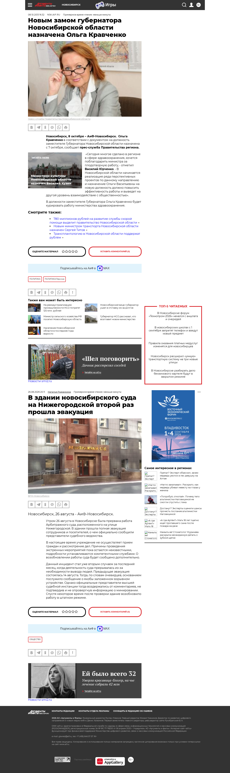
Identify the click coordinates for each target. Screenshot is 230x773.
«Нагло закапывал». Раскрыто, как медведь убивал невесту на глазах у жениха (180, 487)
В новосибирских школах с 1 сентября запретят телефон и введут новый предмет (173, 330)
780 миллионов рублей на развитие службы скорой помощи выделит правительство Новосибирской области (93, 220)
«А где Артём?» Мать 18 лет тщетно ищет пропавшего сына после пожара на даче (179, 523)
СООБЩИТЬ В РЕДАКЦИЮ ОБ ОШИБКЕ (132, 711)
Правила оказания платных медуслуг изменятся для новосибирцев (173, 345)
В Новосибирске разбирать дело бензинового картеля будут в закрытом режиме (173, 373)
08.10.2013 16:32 (36, 14)
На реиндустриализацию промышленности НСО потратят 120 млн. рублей (61, 308)
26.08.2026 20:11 (36, 392)
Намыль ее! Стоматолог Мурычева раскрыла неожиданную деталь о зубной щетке (179, 535)
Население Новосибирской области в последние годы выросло (59, 331)
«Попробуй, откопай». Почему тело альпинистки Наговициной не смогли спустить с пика (180, 499)
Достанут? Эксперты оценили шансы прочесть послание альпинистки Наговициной (181, 511)
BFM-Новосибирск (38, 496)
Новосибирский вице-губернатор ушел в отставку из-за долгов (119, 306)
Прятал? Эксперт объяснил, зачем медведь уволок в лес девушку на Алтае (179, 475)
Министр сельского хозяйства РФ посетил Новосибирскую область (62, 318)
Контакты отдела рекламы (94, 711)
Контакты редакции (63, 711)
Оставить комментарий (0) (115, 251)
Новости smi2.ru (40, 381)
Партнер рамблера (82, 759)
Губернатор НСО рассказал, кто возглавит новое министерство (118, 318)
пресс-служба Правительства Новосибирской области (59, 119)
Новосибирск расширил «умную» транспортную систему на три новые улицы (173, 359)
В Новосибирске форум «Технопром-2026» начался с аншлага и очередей (173, 316)
